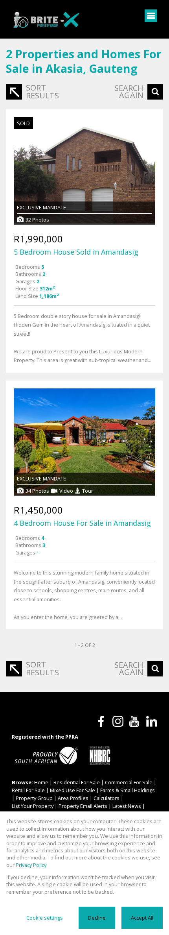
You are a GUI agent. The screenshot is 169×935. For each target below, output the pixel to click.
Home (41, 782)
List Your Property (32, 805)
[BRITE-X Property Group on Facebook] (101, 721)
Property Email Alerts (83, 805)
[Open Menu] (151, 15)
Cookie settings (44, 917)
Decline (97, 917)
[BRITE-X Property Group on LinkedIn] (151, 721)
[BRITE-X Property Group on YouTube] (134, 721)
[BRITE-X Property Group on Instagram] (117, 721)
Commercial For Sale (128, 782)
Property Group (34, 798)
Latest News (126, 805)
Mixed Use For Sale (72, 790)
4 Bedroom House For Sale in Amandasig (82, 523)
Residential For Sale (76, 782)
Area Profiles (73, 798)
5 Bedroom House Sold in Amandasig (76, 251)
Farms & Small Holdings (127, 790)
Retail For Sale (28, 790)
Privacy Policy (31, 864)
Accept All (142, 917)
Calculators (106, 798)
